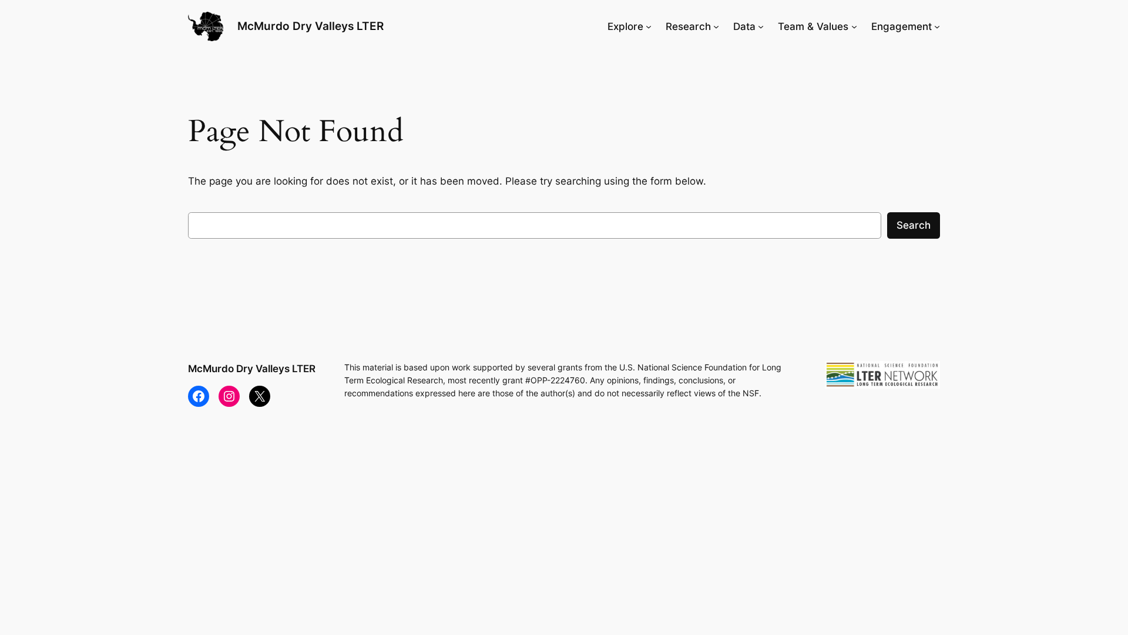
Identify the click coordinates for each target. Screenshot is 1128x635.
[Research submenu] (716, 26)
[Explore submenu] (649, 26)
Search (914, 225)
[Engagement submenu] (937, 26)
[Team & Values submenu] (854, 26)
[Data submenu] (761, 26)
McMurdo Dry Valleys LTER (310, 26)
